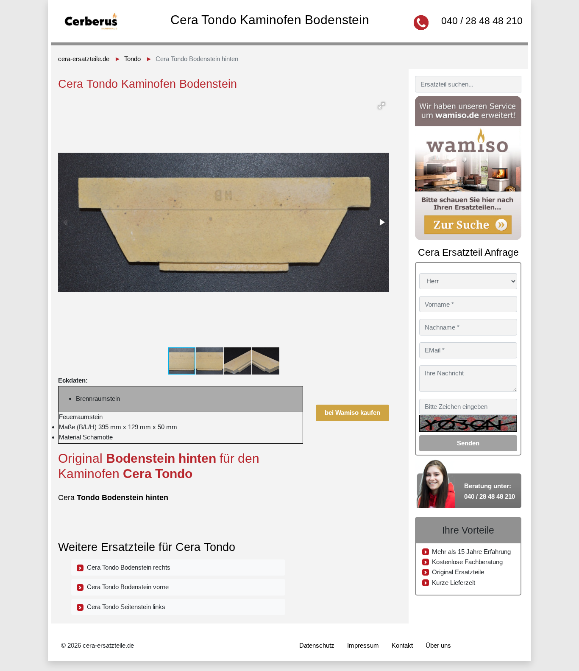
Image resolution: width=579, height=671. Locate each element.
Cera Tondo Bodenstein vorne (126, 586)
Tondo (132, 58)
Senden (468, 443)
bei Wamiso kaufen (352, 412)
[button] (381, 105)
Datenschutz (316, 645)
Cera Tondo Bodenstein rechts (127, 567)
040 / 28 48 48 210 (482, 20)
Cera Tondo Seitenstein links (124, 606)
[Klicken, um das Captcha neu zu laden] (468, 423)
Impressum (363, 645)
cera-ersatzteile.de (83, 58)
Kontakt (402, 645)
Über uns (438, 645)
